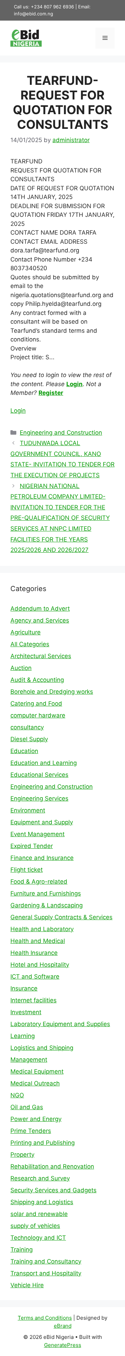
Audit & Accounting (37, 679)
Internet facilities (33, 1000)
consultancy (27, 727)
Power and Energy (35, 1118)
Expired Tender (31, 845)
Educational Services (39, 774)
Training (21, 1249)
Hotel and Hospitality (39, 964)
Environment (27, 810)
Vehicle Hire (27, 1285)
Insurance (24, 988)
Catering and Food (36, 703)
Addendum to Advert (40, 608)
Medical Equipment (37, 1071)
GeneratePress (62, 1345)
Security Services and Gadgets (53, 1190)
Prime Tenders (30, 1130)
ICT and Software (34, 976)
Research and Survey (40, 1178)
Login (74, 384)
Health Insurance (34, 952)
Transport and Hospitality (45, 1273)
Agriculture (25, 632)
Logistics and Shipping (41, 1047)
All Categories (29, 644)
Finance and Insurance (42, 857)
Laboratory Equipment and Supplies (60, 1023)
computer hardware (37, 715)
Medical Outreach (35, 1083)
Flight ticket (26, 869)
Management (28, 1059)
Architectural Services (40, 656)
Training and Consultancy (45, 1261)
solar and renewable (39, 1213)
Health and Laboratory (42, 929)
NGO (17, 1095)
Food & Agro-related (38, 881)
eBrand (63, 1325)
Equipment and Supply (41, 822)
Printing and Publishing (42, 1142)
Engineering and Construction (61, 432)
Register (51, 392)
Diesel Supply (29, 739)
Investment (25, 1012)
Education (24, 750)
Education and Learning (43, 762)
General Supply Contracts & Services (61, 917)
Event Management (37, 834)
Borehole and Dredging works (51, 691)
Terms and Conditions (45, 1317)
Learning (22, 1035)
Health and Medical (37, 940)
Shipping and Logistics (41, 1202)
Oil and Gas (26, 1107)
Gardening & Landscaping (46, 905)
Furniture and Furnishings (45, 893)
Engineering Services (39, 798)
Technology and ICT (38, 1237)
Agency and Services (39, 620)
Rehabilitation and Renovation (52, 1166)
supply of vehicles (35, 1225)
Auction (21, 667)
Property (22, 1154)
